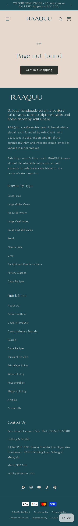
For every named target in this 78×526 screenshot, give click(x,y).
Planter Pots (15, 247)
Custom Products (18, 322)
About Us (13, 305)
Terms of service (19, 518)
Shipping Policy (17, 391)
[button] (7, 19)
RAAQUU (25, 512)
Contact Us (14, 408)
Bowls (11, 238)
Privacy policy (59, 512)
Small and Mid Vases (20, 230)
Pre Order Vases (17, 213)
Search (12, 340)
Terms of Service (18, 357)
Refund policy (41, 512)
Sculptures (14, 196)
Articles (12, 399)
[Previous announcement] (7, 5)
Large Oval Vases (18, 221)
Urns (10, 255)
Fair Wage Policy (18, 365)
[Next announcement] (71, 5)
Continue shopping (39, 69)
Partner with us (17, 314)
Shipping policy (39, 518)
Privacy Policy (16, 382)
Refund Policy (16, 374)
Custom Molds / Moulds (22, 331)
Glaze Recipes (16, 281)
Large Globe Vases (19, 204)
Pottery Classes (17, 272)
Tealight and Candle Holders (25, 264)
